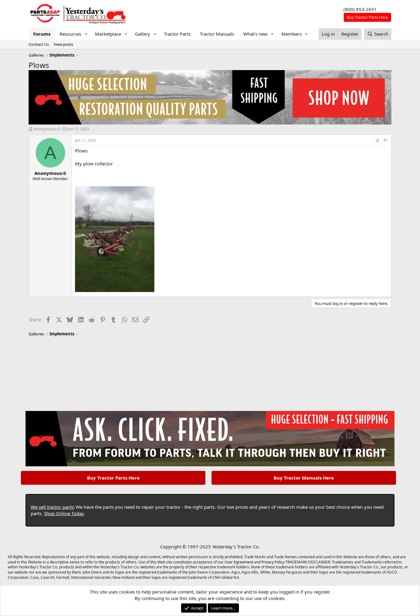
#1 (385, 140)
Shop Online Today (64, 513)
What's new (255, 34)
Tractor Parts (177, 34)
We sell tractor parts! (52, 507)
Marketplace (108, 34)
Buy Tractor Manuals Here (304, 478)
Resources (70, 34)
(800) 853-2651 (360, 9)
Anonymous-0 (46, 129)
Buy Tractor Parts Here (113, 478)
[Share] (377, 140)
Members (291, 34)
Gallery (142, 34)
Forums (41, 34)
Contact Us (39, 44)
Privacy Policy (272, 562)
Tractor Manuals (217, 34)
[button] (86, 34)
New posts (63, 44)
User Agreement (238, 562)
